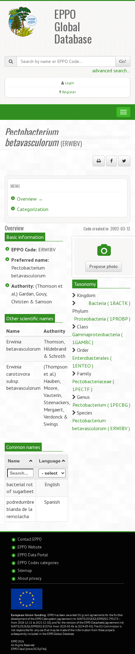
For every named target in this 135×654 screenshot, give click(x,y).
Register (69, 92)
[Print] (99, 161)
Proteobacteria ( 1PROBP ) (102, 319)
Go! (122, 61)
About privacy (29, 578)
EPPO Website (30, 547)
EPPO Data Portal (33, 555)
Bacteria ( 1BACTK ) (109, 303)
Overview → (30, 199)
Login (69, 82)
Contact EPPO (30, 539)
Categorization (32, 209)
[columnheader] (20, 461)
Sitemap (25, 570)
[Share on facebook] (111, 161)
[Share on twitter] (124, 161)
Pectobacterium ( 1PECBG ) (101, 405)
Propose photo (103, 266)
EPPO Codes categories (38, 562)
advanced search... (111, 70)
